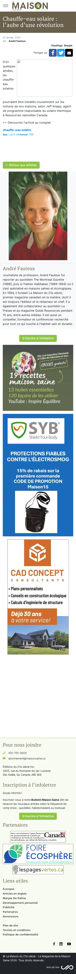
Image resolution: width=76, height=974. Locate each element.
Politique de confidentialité (20, 934)
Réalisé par (52, 967)
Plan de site (10, 925)
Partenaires (10, 911)
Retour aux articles (22, 165)
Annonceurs (10, 916)
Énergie (68, 45)
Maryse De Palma (14, 898)
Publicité (8, 907)
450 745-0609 (17, 752)
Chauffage (57, 45)
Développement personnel (20, 902)
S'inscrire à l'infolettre (38, 338)
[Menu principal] (5, 5)
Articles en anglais (15, 893)
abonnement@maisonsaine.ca (26, 758)
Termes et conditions (16, 930)
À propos (8, 889)
